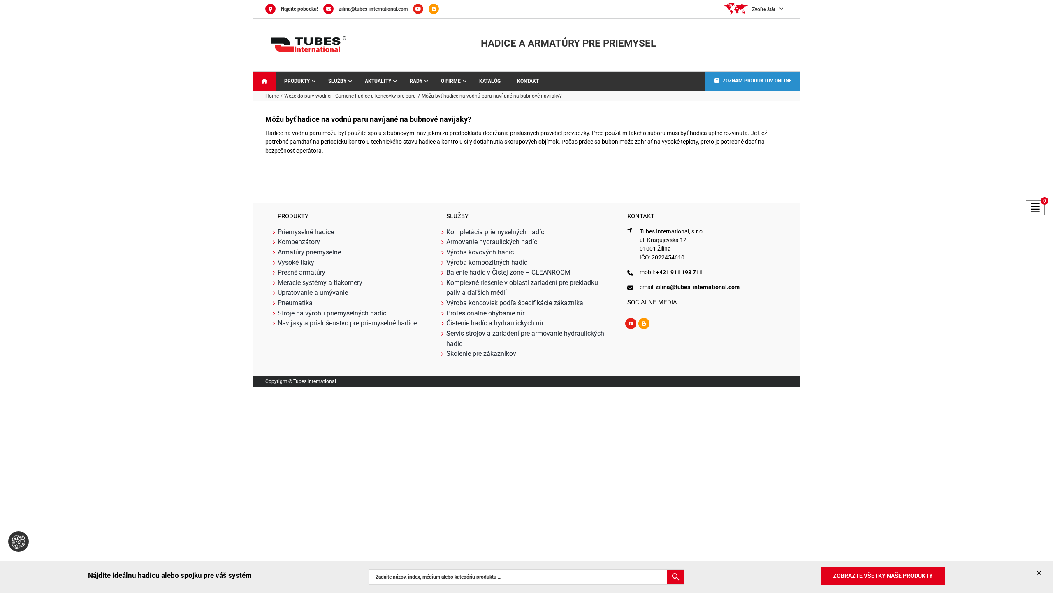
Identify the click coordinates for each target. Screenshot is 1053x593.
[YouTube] (421, 9)
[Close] (1039, 573)
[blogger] (643, 323)
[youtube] (630, 323)
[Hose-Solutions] (436, 9)
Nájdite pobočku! (299, 9)
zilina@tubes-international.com (373, 9)
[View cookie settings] (18, 541)
